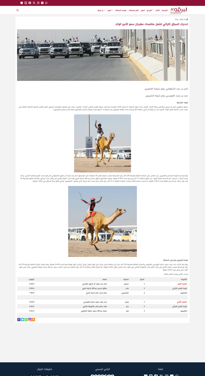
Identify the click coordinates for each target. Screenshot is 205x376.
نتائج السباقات (134, 10)
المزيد (109, 10)
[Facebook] (18, 319)
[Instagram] (29, 319)
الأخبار (158, 10)
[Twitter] (22, 319)
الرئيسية (165, 10)
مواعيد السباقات (121, 10)
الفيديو (149, 10)
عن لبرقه (100, 10)
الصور (143, 10)
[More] (33, 319)
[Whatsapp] (26, 319)
